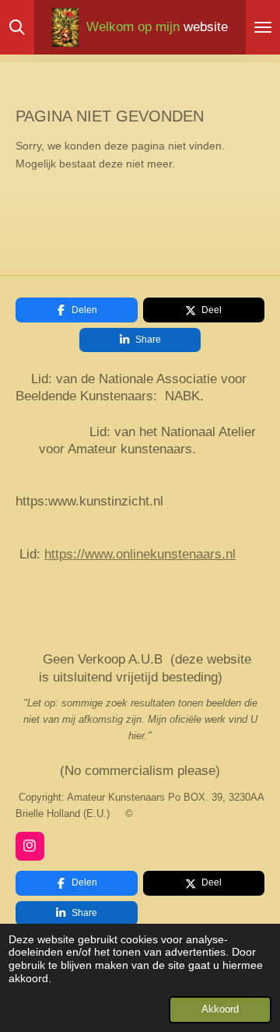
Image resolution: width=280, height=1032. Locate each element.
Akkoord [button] (220, 1009)
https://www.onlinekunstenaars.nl (140, 554)
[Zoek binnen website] (17, 27)
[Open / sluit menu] (263, 27)
